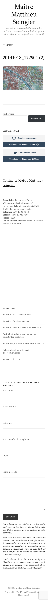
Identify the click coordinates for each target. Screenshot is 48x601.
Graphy (37, 592)
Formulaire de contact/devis (17, 200)
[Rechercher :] (43, 45)
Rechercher (8, 114)
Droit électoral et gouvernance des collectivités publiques (19, 335)
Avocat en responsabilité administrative (22, 327)
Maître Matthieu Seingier (24, 14)
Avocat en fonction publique (16, 321)
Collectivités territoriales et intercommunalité (16, 351)
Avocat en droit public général (17, 314)
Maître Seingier (34, 568)
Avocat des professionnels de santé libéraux (24, 343)
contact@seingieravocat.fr (20, 203)
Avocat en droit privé (13, 359)
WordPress (21, 592)
